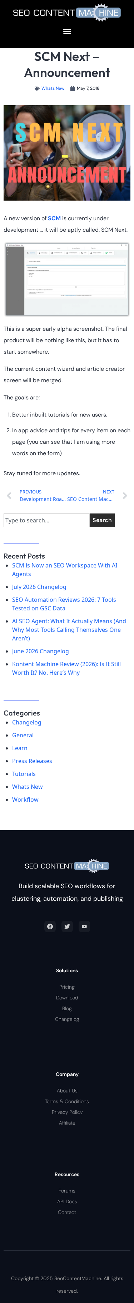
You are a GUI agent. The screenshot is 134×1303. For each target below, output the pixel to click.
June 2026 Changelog (40, 651)
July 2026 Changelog (39, 587)
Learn (20, 748)
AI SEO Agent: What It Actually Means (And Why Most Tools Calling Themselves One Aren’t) (69, 629)
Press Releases (32, 761)
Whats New (52, 88)
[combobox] (47, 520)
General (23, 735)
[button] (67, 31)
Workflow (25, 799)
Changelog (26, 722)
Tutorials (24, 774)
